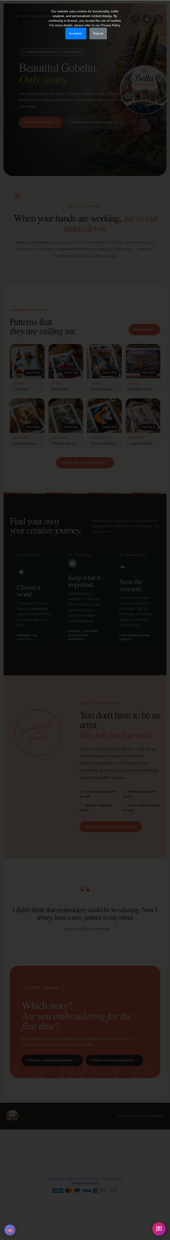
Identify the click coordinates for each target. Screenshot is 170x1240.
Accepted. (76, 33)
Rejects (98, 33)
